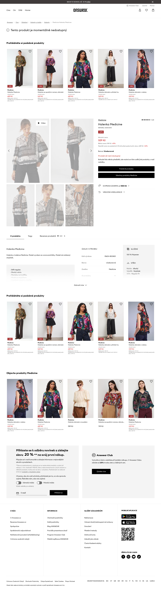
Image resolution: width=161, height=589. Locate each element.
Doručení (87, 526)
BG (107, 581)
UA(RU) (152, 581)
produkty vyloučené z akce (31, 472)
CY (111, 581)
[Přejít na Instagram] (128, 557)
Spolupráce (14, 526)
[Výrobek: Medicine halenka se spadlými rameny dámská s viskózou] (111, 398)
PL (133, 581)
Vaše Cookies (59, 581)
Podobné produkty (126, 169)
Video (43, 123)
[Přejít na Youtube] (134, 557)
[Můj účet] (139, 10)
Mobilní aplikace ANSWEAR (57, 539)
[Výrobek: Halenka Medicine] (20, 68)
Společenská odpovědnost (20, 530)
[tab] (52, 236)
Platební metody (90, 530)
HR (123, 581)
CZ (115, 581)
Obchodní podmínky (55, 518)
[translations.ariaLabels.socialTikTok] (139, 557)
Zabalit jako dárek (91, 539)
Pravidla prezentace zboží (57, 530)
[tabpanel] (80, 263)
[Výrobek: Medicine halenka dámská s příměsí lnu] (111, 68)
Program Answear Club (56, 535)
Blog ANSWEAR (53, 526)
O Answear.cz (15, 518)
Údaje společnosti (47, 581)
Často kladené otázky (92, 543)
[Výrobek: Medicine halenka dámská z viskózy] (141, 68)
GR (119, 581)
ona (8, 10)
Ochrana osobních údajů (19, 539)
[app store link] (128, 522)
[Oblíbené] (146, 10)
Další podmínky (53, 522)
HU (126, 581)
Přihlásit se (58, 493)
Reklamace (88, 518)
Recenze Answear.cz (18, 522)
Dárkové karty (89, 535)
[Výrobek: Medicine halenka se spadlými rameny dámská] (50, 68)
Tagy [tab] (30, 236)
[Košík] (153, 10)
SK (143, 581)
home (27, 10)
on (14, 10)
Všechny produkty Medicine (126, 175)
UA (147, 581)
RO (137, 581)
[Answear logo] (80, 10)
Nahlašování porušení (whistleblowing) (25, 535)
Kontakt (87, 547)
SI (140, 581)
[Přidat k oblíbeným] (30, 51)
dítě (20, 10)
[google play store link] (128, 516)
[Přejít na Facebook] (123, 557)
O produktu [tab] (15, 236)
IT (129, 581)
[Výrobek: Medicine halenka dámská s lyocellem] (80, 398)
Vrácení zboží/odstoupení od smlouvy (98, 522)
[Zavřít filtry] (153, 2)
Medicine (102, 120)
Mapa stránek (70, 581)
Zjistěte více (101, 471)
